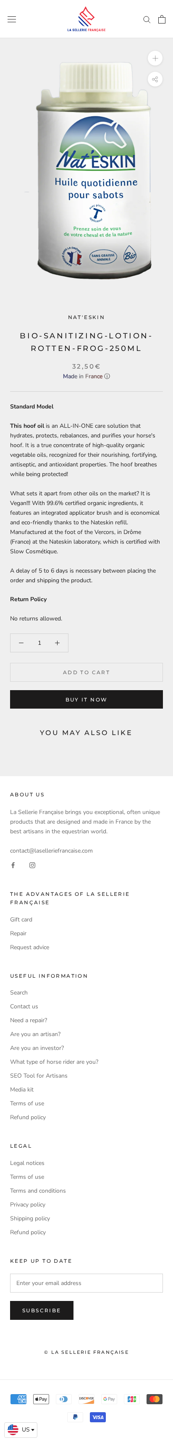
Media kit (22, 1090)
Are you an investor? (37, 1048)
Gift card (21, 920)
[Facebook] (13, 865)
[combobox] (20, 1430)
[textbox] (21, 1429)
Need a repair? (28, 1020)
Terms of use (27, 1103)
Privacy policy (27, 1205)
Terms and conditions (38, 1191)
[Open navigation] (12, 19)
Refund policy (28, 1117)
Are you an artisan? (35, 1034)
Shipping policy (30, 1218)
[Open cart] (161, 19)
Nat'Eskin (86, 317)
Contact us (24, 1006)
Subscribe (41, 1310)
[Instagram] (32, 865)
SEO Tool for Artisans (39, 1076)
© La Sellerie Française (86, 1352)
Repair (18, 933)
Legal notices (27, 1163)
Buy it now (87, 699)
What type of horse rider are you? (54, 1062)
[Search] (147, 19)
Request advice (29, 947)
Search (19, 993)
